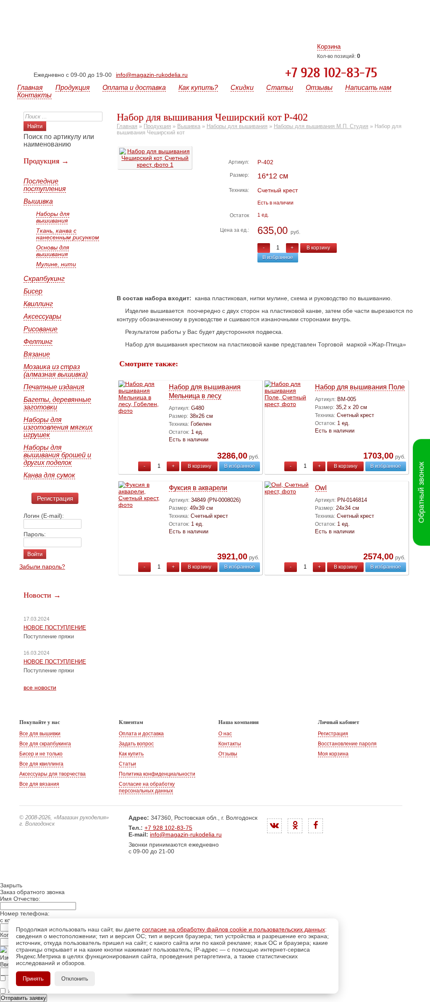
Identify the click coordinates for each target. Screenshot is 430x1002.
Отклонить (74, 979)
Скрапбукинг (44, 278)
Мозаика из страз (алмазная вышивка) (56, 370)
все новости (40, 687)
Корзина (329, 46)
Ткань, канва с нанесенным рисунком (67, 234)
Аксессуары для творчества (52, 774)
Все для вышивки (39, 734)
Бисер (33, 291)
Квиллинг (38, 303)
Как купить (131, 754)
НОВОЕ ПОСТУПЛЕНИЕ (55, 627)
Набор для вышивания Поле (360, 387)
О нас (225, 734)
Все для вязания (39, 784)
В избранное (277, 257)
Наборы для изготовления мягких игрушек (58, 427)
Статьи (279, 87)
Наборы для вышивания (52, 217)
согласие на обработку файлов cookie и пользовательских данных (233, 929)
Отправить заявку (23, 998)
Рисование (41, 329)
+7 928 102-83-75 (331, 73)
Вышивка (38, 201)
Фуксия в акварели (198, 487)
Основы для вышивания (52, 250)
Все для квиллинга (41, 764)
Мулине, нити (56, 264)
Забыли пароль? (42, 566)
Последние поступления (45, 185)
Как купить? (198, 87)
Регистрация (55, 498)
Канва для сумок (49, 475)
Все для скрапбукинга (45, 744)
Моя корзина (333, 754)
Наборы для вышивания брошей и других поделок (57, 455)
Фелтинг (38, 341)
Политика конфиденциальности (157, 774)
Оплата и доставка (134, 87)
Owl (321, 487)
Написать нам (368, 87)
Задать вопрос (136, 744)
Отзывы (319, 87)
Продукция (72, 87)
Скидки (242, 87)
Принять (33, 979)
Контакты (34, 95)
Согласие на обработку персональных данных (147, 787)
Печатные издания (54, 387)
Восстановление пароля (347, 744)
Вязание (37, 354)
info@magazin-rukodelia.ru (152, 74)
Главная (30, 87)
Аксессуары (42, 316)
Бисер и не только (41, 754)
